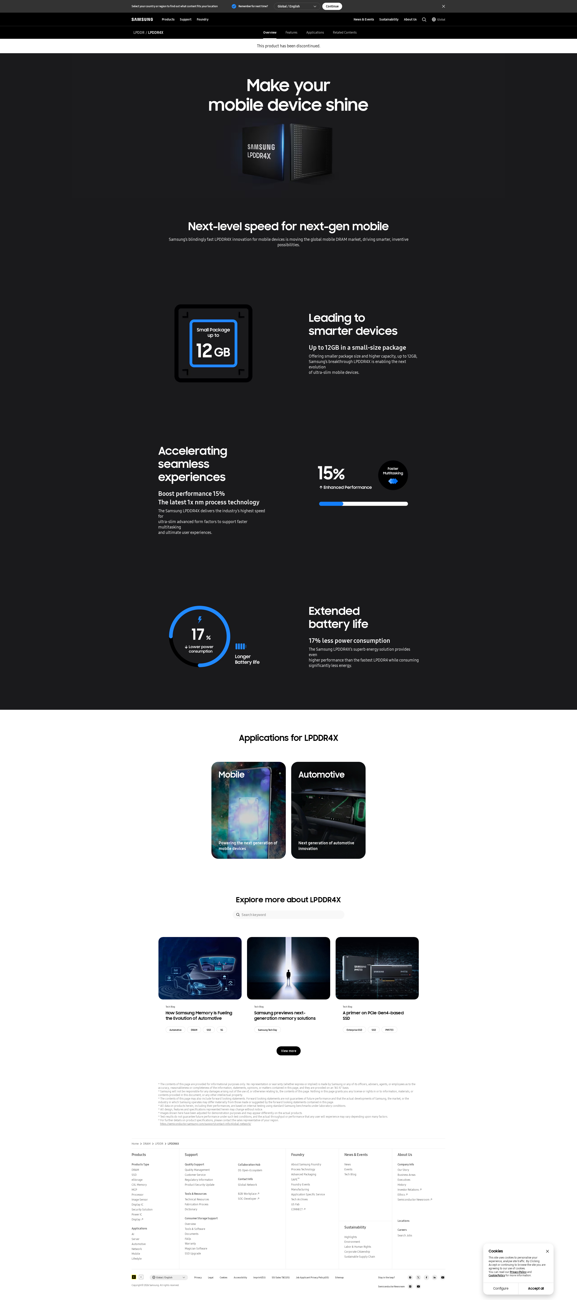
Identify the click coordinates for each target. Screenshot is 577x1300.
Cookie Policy (497, 1275)
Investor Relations (408, 1190)
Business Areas (406, 1175)
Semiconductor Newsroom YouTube (418, 1286)
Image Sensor (140, 1199)
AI (133, 1234)
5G (221, 1029)
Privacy (198, 1277)
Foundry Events (300, 1184)
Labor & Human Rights (357, 1247)
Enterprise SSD (354, 1029)
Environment (352, 1242)
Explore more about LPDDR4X (288, 900)
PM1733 (389, 1029)
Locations (404, 1221)
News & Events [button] (364, 19)
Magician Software (196, 1248)
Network (137, 1249)
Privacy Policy (518, 1272)
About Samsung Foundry (306, 1164)
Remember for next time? (253, 6)
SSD (209, 1029)
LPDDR (138, 32)
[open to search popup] (424, 19)
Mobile (136, 1254)
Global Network (247, 1185)
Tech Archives (299, 1199)
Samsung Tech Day (267, 1029)
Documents (191, 1234)
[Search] (238, 914)
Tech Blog (350, 1174)
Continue (332, 6)
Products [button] (168, 19)
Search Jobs (405, 1235)
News (347, 1164)
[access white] (141, 1277)
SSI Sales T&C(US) (281, 1277)
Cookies (223, 1277)
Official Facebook (426, 1277)
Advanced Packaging (303, 1174)
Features (291, 32)
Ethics (401, 1195)
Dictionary (191, 1209)
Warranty (190, 1243)
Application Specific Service (308, 1194)
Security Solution (142, 1209)
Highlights (350, 1237)
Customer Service (195, 1175)
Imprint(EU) (259, 1277)
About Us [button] (410, 19)
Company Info (406, 1164)
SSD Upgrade (193, 1253)
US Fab (295, 1204)
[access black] (134, 1277)
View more (288, 1051)
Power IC (137, 1214)
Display (136, 1219)
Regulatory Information (199, 1180)
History (402, 1185)
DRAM (194, 1029)
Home (135, 1144)
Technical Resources (197, 1199)
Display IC (137, 1204)
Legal (210, 1277)
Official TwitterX (418, 1277)
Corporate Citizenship (357, 1252)
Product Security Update (199, 1185)
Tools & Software (195, 1229)
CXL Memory (139, 1185)
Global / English (289, 6)
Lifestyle (137, 1259)
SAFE (295, 1179)
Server (136, 1239)
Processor (138, 1195)
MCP (134, 1190)
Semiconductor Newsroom (413, 1199)
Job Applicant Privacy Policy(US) (312, 1277)
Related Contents (345, 32)
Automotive (175, 1029)
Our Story (403, 1170)
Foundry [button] (202, 19)
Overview (270, 32)
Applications (315, 32)
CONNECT (297, 1209)
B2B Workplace (247, 1194)
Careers (402, 1230)
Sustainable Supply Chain (359, 1257)
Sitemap (339, 1277)
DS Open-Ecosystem (250, 1170)
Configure (500, 1288)
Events (348, 1169)
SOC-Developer (247, 1199)
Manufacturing (300, 1189)
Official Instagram (410, 1277)
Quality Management (197, 1170)
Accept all (536, 1288)
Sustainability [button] (388, 19)
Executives (404, 1180)
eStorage (137, 1180)
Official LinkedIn (434, 1277)
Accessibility (240, 1277)
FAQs (188, 1239)
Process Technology (303, 1169)
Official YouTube (442, 1277)
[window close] (547, 1251)
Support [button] (185, 19)
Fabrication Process (196, 1204)
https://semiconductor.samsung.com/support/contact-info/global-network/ (205, 1124)
